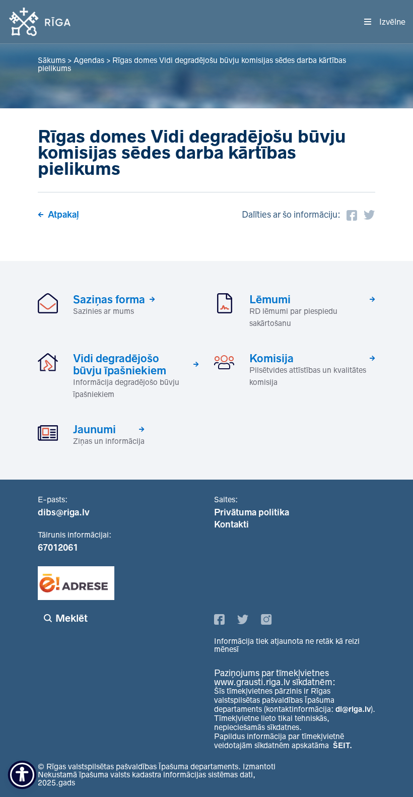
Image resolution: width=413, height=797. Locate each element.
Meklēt (71, 618)
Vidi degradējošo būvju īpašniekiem (119, 364)
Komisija (271, 358)
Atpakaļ (63, 215)
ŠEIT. (342, 745)
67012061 (58, 548)
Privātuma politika (251, 512)
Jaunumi (94, 429)
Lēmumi (270, 299)
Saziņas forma (109, 299)
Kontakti (231, 524)
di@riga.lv (353, 709)
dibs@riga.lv (64, 512)
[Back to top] (385, 769)
